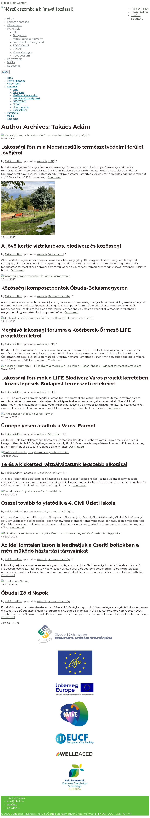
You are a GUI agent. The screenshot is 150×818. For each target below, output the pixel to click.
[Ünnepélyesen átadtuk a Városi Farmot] (27, 413)
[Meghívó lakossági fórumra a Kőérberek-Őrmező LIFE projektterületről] (47, 318)
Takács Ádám (13, 161)
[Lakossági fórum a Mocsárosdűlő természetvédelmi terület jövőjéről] (45, 135)
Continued (54, 177)
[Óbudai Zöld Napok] (14, 581)
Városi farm (55, 254)
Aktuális (42, 161)
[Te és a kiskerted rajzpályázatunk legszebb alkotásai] (35, 452)
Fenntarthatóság (59, 296)
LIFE (51, 161)
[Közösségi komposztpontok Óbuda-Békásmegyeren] (36, 276)
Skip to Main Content (14, 2)
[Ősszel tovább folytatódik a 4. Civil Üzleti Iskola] (31, 491)
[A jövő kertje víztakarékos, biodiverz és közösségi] (28, 234)
